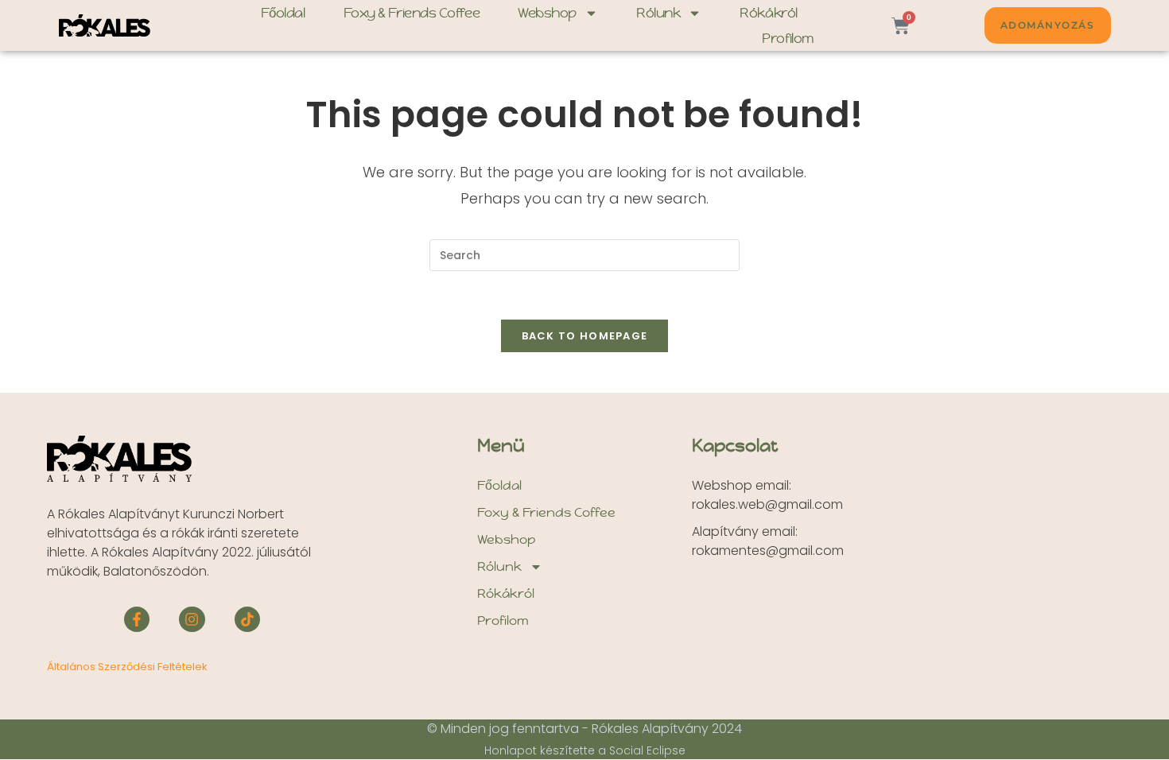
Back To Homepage (585, 335)
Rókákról (768, 12)
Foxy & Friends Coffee (412, 12)
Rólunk (658, 12)
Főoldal (283, 12)
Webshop (547, 12)
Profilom (787, 38)
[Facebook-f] (137, 619)
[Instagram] (191, 619)
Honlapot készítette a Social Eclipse (584, 750)
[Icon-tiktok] (247, 619)
